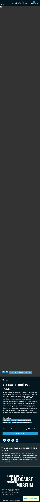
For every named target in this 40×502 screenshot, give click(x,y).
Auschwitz (6, 420)
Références (20, 433)
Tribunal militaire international (21, 420)
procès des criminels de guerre (21, 422)
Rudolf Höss (7, 422)
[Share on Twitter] (12, 440)
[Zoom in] (7, 372)
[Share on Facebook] (8, 440)
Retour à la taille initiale (20, 372)
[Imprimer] (4, 440)
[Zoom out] (3, 372)
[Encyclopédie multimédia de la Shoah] (20, 3)
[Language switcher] (17, 440)
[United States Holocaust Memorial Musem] (20, 481)
